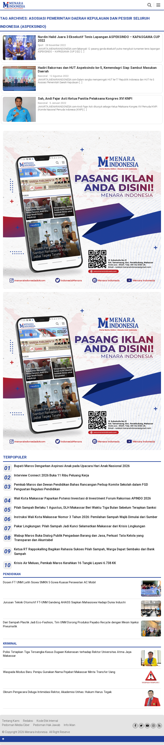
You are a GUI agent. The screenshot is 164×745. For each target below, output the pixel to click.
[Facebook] (135, 725)
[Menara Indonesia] (14, 8)
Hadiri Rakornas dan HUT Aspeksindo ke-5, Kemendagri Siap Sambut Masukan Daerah (97, 69)
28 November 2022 (55, 45)
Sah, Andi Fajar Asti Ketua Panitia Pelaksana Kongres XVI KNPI (85, 98)
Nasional (43, 76)
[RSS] (159, 725)
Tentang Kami (10, 720)
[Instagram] (153, 725)
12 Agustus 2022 (59, 76)
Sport (40, 45)
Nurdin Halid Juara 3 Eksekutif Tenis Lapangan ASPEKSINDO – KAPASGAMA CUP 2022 (99, 39)
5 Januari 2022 (58, 103)
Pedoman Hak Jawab (46, 725)
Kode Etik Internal (47, 720)
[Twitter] (141, 725)
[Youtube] (147, 725)
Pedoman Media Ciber (16, 725)
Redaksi (28, 720)
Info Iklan (69, 725)
